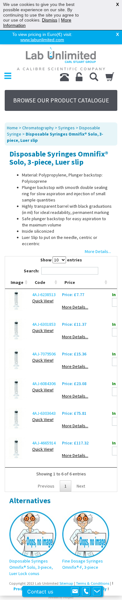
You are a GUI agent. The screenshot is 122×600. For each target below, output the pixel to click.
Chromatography (38, 128)
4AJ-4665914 (44, 443)
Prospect (68, 597)
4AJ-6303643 (44, 413)
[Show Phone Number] (86, 591)
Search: (31, 271)
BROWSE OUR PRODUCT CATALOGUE (61, 100)
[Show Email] (75, 591)
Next (81, 486)
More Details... (75, 307)
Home (12, 128)
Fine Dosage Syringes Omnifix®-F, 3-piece (82, 564)
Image (17, 282)
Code (40, 282)
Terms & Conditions (92, 583)
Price (69, 282)
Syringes (66, 128)
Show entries (61, 260)
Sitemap (66, 583)
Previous (46, 486)
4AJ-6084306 (44, 383)
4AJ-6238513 (44, 294)
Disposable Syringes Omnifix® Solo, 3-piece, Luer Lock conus (31, 567)
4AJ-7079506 (44, 354)
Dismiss (49, 19)
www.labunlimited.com (42, 39)
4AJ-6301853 (44, 324)
